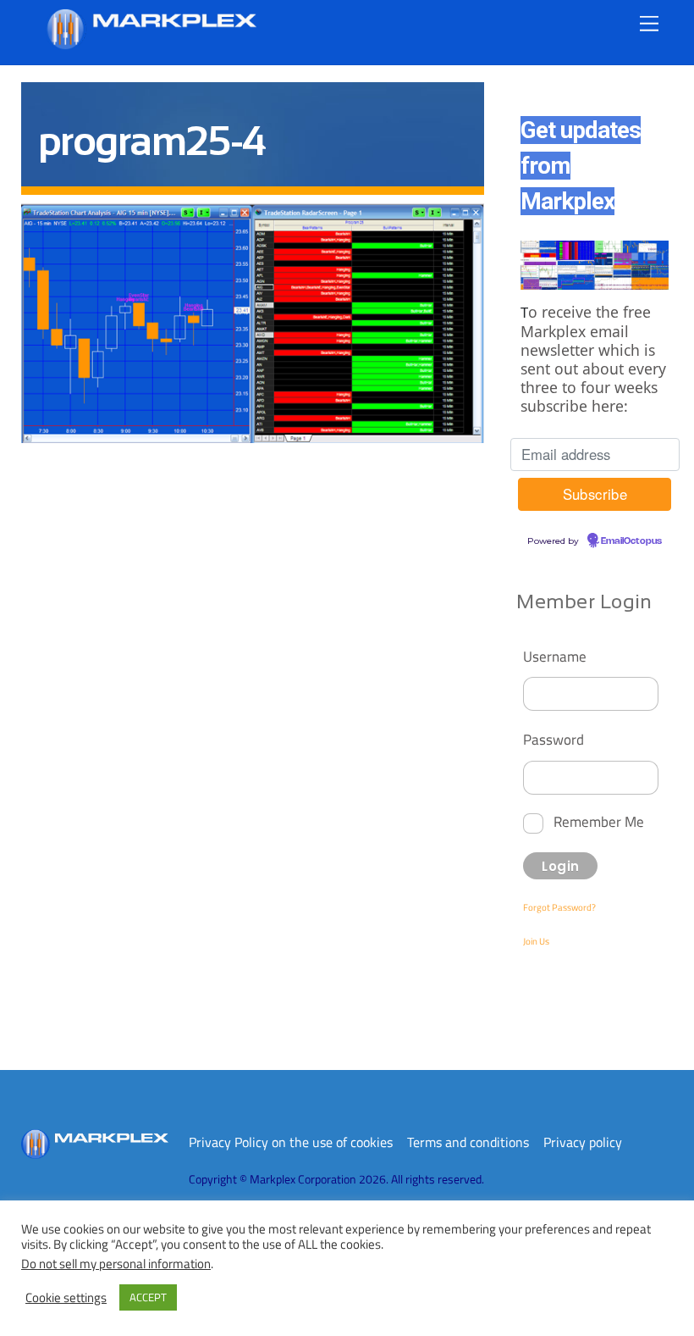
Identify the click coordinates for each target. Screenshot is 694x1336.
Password (553, 739)
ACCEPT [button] (148, 1297)
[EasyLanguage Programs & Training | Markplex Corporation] (150, 43)
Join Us (536, 941)
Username (555, 656)
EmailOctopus (631, 541)
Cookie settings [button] (66, 1298)
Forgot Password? (559, 907)
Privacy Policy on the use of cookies (291, 1142)
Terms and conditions (468, 1142)
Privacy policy (582, 1142)
